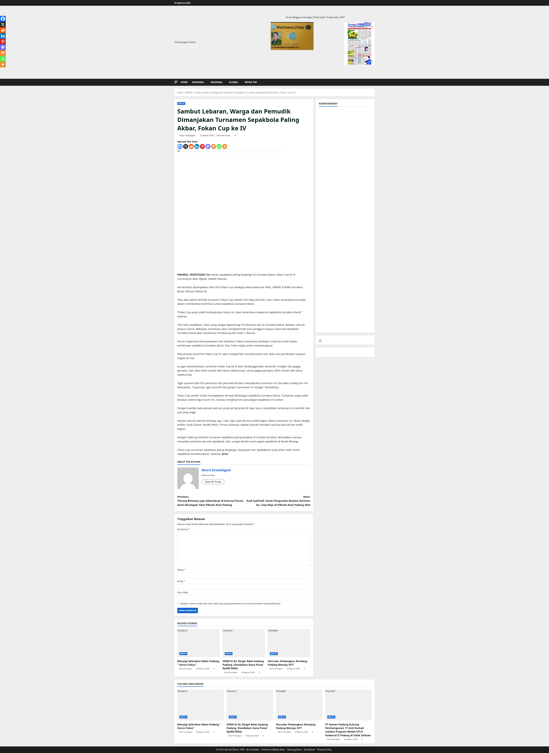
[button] (176, 82)
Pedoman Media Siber (273, 749)
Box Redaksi (252, 749)
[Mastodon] (207, 146)
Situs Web (182, 592)
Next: (278, 501)
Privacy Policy (324, 749)
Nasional (198, 82)
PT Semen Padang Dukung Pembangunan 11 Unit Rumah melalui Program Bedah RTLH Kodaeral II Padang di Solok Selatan (348, 730)
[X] (185, 146)
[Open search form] (374, 82)
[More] (224, 146)
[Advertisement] (345, 129)
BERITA (181, 103)
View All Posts (213, 481)
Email (181, 581)
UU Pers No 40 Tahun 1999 (230, 749)
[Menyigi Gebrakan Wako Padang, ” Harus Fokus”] (198, 643)
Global (233, 82)
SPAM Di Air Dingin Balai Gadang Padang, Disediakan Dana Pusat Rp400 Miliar (243, 664)
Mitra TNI (251, 82)
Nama (181, 569)
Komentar (183, 529)
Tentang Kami (294, 749)
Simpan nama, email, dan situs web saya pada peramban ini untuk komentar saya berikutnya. (230, 603)
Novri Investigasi (187, 135)
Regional (217, 82)
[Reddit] (191, 146)
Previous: (210, 501)
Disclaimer (309, 749)
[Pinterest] (202, 146)
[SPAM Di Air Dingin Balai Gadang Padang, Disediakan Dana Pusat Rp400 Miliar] (244, 643)
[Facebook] (180, 146)
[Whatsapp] (219, 146)
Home (184, 82)
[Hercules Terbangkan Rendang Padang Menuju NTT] (289, 643)
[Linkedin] (196, 146)
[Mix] (213, 146)
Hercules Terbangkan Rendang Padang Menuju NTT (287, 662)
